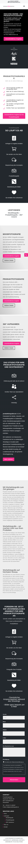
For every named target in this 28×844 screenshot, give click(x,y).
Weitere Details (8, 260)
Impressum (15, 840)
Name (5, 721)
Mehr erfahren (8, 459)
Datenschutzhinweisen (7, 773)
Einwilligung (6, 759)
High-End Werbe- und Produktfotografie (13, 15)
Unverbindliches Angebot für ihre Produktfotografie (14, 116)
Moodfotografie (9, 817)
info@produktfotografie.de (12, 807)
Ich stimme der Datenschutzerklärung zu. (14, 762)
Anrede (5, 714)
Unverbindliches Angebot (13, 39)
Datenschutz (7, 840)
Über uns (6, 824)
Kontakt (5, 827)
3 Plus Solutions (18, 841)
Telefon (5, 729)
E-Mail (5, 738)
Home (5, 813)
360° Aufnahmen (10, 822)
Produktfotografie (10, 820)
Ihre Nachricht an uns (9, 746)
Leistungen (6, 815)
